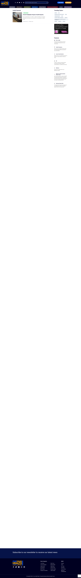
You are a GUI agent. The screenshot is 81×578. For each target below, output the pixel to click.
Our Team (62, 566)
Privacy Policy (63, 569)
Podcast (62, 563)
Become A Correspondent (63, 571)
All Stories (62, 567)
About (62, 564)
